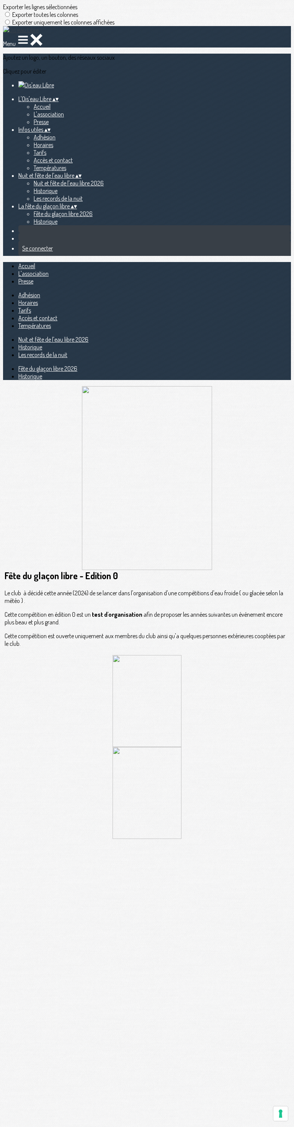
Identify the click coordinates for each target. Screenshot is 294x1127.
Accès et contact (53, 160)
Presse (41, 122)
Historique (45, 191)
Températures (50, 168)
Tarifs (40, 152)
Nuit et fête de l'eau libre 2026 (69, 183)
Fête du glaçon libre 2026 (63, 214)
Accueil (42, 106)
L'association (49, 114)
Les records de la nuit (58, 198)
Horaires (43, 145)
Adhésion (45, 137)
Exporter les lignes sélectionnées (40, 7)
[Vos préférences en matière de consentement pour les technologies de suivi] (280, 1113)
